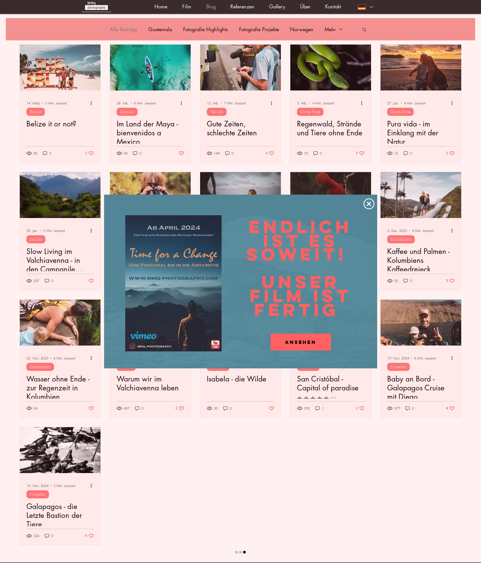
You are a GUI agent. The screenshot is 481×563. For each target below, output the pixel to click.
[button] (369, 203)
